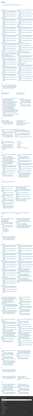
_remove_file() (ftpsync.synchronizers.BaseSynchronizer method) (25, 35)
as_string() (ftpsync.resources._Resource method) (9, 86)
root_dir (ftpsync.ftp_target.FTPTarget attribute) (24, 335)
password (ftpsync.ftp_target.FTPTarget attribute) (8, 297)
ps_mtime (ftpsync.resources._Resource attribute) (9, 311)
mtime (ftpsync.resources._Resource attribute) (23, 218)
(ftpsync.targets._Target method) (8, 99)
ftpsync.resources (5, 229)
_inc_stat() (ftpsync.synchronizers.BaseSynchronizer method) (9, 58)
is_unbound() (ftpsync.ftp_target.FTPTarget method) (23, 198)
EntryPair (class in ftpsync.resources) (19, 129)
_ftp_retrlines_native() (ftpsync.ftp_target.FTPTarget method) (7, 55)
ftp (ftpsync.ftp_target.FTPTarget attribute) (7, 147)
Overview (2, 403)
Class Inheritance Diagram (5, 407)
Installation (3, 404)
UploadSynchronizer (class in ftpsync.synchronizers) (21, 377)
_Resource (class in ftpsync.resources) (23, 51)
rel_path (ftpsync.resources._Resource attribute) (8, 332)
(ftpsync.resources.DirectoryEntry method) (9, 87)
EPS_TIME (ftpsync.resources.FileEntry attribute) (21, 130)
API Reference (4, 409)
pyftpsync (3, 398)
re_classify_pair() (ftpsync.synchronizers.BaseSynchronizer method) (9, 322)
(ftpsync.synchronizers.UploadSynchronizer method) (11, 113)
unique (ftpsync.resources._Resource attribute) (8, 376)
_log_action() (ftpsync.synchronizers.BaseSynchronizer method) (9, 74)
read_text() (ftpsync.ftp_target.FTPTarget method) (9, 329)
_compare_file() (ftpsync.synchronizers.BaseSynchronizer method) (9, 18)
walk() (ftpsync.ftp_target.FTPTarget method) (8, 384)
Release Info (3, 413)
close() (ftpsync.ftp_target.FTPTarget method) (8, 108)
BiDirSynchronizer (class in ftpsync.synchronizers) (21, 93)
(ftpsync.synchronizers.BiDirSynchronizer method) (10, 110)
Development (3, 412)
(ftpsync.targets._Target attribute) (8, 122)
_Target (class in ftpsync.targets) (22, 62)
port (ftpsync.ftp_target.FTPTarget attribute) (8, 302)
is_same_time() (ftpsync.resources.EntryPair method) (23, 189)
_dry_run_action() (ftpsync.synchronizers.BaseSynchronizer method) (9, 43)
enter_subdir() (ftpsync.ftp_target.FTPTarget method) (7, 134)
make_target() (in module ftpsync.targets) (7, 218)
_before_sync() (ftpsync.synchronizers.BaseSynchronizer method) (9, 10)
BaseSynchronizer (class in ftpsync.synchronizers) (5, 93)
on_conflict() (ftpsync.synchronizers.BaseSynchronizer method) (9, 245)
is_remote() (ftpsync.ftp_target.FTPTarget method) (22, 186)
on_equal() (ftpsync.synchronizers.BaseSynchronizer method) (9, 286)
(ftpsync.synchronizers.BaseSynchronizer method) (10, 109)
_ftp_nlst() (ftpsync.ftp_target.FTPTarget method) (9, 52)
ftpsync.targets (5, 231)
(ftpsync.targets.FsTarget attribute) (8, 123)
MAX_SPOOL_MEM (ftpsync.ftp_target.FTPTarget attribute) (7, 222)
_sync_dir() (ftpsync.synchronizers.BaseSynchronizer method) (25, 55)
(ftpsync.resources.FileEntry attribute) (8, 103)
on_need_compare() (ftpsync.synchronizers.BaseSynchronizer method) (25, 261)
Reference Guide (3, 406)
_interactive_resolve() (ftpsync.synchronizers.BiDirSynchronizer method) (9, 66)
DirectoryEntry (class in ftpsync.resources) (23, 122)
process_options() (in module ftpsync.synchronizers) (9, 310)
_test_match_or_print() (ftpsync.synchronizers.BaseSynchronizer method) (25, 64)
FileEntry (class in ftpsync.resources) (7, 141)
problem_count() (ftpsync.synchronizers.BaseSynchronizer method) (9, 304)
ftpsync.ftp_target (5, 228)
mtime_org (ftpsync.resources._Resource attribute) (23, 225)
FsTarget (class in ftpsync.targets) (6, 146)
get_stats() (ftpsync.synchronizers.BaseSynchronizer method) (25, 163)
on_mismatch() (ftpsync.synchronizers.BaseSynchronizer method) (25, 253)
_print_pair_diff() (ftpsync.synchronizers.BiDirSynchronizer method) (25, 18)
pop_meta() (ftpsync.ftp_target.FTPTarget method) (9, 299)
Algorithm (3, 408)
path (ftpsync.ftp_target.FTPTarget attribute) (8, 298)
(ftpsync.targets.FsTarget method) (8, 100)
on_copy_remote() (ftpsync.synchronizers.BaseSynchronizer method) (9, 261)
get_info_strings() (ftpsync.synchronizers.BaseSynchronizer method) (9, 165)
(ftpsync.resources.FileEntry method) (8, 88)
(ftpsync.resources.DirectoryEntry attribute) (9, 102)
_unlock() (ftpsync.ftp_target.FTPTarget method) (24, 80)
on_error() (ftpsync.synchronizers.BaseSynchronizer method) (25, 245)
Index (3, 411)
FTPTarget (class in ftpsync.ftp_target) (22, 147)
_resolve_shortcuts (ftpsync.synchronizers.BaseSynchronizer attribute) (23, 43)
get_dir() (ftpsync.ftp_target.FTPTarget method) (8, 158)
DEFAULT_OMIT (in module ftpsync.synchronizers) (21, 121)
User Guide (3, 405)
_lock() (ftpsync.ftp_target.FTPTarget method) (8, 72)
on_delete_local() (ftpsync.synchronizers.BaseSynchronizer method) (9, 269)
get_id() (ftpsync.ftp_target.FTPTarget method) (8, 161)
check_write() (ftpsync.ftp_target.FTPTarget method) (9, 98)
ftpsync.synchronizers (6, 230)
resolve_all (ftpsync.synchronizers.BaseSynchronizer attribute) (23, 324)
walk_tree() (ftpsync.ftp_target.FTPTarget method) (9, 387)
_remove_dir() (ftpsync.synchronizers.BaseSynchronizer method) (25, 27)
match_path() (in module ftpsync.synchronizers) (5, 220)
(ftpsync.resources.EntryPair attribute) (8, 238)
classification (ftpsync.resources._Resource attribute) (9, 101)
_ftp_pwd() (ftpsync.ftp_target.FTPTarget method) (9, 53)
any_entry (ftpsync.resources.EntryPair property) (8, 84)
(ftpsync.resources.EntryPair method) (8, 106)
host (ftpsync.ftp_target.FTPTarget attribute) (8, 181)
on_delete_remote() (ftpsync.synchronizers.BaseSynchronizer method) (9, 277)
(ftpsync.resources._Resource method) (24, 172)
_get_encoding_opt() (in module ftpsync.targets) (8, 56)
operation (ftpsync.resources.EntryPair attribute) (24, 280)
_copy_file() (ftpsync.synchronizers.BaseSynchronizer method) (9, 27)
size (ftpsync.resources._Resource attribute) (23, 350)
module (4, 149)
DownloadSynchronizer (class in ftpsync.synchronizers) (21, 124)
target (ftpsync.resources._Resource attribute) (8, 369)
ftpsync (4, 410)
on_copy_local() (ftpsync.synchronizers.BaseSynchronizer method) (9, 253)
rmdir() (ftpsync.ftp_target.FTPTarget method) (24, 332)
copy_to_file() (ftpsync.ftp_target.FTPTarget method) (25, 99)
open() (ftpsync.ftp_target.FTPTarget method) (24, 268)
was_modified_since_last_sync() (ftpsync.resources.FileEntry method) (23, 385)
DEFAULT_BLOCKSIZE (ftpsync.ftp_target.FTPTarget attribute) (7, 121)
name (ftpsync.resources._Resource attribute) (8, 236)
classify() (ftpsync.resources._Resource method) (8, 104)
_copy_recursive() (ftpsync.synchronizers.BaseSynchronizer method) (9, 35)
